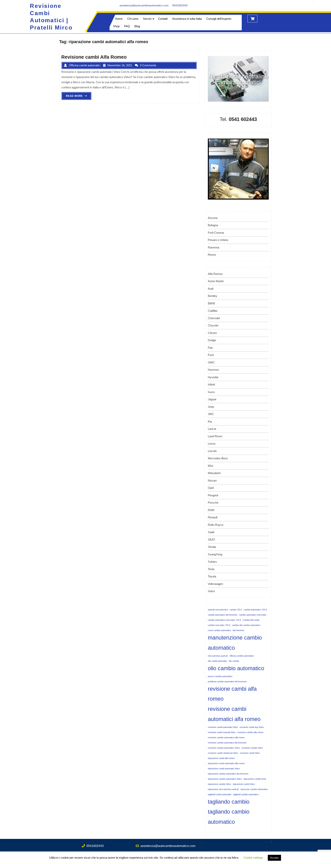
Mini (210, 465)
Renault (212, 517)
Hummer (213, 369)
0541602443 (180, 5)
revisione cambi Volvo (250, 753)
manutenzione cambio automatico (235, 642)
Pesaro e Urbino (218, 240)
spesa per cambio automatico (254, 789)
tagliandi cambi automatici (219, 794)
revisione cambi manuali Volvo (222, 732)
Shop (116, 26)
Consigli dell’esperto (218, 18)
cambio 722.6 (235, 609)
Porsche (213, 502)
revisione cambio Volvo (252, 748)
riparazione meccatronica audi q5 (223, 789)
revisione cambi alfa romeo (232, 694)
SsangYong (215, 554)
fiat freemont (238, 630)
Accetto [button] (274, 857)
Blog (137, 26)
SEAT (211, 539)
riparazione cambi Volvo (244, 784)
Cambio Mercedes (251, 620)
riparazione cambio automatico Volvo (225, 779)
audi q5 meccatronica (218, 609)
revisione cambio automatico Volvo (224, 748)
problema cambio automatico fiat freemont (227, 681)
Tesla (211, 569)
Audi (210, 288)
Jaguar (212, 399)
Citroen (212, 333)
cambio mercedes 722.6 (219, 625)
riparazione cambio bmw (254, 779)
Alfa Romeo (215, 273)
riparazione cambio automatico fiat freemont (228, 774)
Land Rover (215, 436)
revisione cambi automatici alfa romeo (234, 714)
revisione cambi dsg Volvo (252, 727)
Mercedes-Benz (218, 458)
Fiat (210, 347)
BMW (211, 303)
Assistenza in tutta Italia (187, 18)
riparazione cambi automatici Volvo (224, 768)
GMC (211, 362)
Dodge (212, 340)
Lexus (211, 443)
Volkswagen (215, 583)
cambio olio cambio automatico (246, 625)
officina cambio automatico (241, 656)
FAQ (127, 26)
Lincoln (212, 451)
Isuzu (211, 392)
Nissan (212, 480)
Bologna (213, 225)
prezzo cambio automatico (220, 676)
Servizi (147, 18)
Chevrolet (214, 318)
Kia (210, 421)
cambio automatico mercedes (252, 615)
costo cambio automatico (219, 630)
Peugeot (213, 495)
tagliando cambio (228, 801)
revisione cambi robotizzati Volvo (223, 753)
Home (119, 18)
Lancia (212, 428)
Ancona (212, 217)
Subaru (212, 561)
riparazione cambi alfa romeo (221, 758)
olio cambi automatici (217, 661)
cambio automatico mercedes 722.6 (224, 620)
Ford (211, 355)
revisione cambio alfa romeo (250, 732)
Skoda (212, 546)
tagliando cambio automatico (228, 816)
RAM (211, 510)
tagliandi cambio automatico (246, 794)
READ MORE (79, 97)
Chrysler (213, 325)
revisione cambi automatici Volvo (223, 727)
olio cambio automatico (236, 668)
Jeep (211, 406)
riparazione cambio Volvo (219, 784)
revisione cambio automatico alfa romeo (226, 737)
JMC (211, 414)
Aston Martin (216, 281)
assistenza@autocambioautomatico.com (144, 5)
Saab (211, 532)
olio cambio (234, 661)
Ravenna (213, 247)
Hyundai (213, 377)
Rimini (212, 254)
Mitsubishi (214, 473)
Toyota (212, 576)
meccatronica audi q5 (218, 656)
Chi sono (132, 18)
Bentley (212, 296)
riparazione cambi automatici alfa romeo (226, 763)
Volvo (211, 591)
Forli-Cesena (216, 232)
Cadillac (213, 310)
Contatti (163, 18)
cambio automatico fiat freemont (222, 615)
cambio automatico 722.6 (255, 609)
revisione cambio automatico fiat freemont (227, 743)
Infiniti (211, 384)
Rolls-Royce (215, 524)
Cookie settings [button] (253, 857)
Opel (211, 487)
